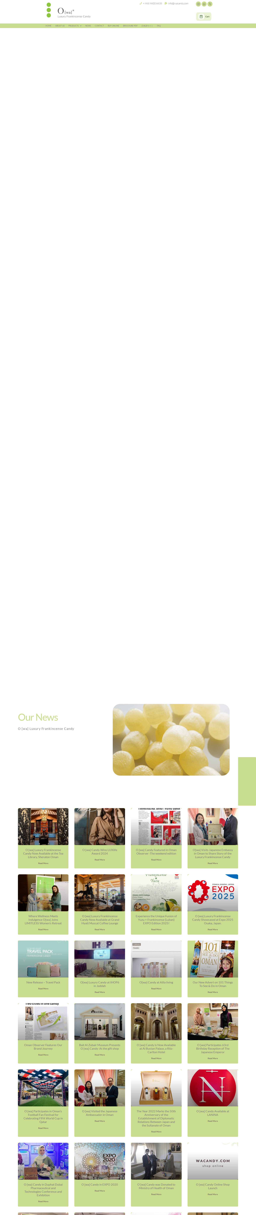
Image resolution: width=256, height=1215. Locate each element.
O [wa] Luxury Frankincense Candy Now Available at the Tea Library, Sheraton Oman (43, 853)
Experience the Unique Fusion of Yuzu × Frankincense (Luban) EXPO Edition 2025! (156, 919)
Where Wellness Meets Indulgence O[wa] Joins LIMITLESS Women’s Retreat (43, 919)
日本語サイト (147, 26)
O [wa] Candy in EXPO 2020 (99, 1184)
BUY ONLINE (113, 26)
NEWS (88, 26)
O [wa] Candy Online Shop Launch (213, 1186)
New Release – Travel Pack (43, 982)
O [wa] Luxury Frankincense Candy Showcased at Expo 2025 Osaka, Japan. (212, 919)
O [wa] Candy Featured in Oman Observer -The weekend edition (156, 851)
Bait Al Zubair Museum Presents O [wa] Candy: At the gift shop (99, 1046)
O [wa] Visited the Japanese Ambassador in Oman (99, 1112)
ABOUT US (60, 26)
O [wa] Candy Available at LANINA (212, 1112)
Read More (43, 863)
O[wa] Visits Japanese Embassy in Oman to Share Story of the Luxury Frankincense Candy (213, 853)
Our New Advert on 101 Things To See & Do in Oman (213, 984)
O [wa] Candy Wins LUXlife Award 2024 (99, 851)
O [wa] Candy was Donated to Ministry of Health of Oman (156, 1186)
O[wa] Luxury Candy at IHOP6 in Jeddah (99, 984)
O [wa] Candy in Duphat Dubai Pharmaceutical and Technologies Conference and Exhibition (43, 1190)
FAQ (159, 26)
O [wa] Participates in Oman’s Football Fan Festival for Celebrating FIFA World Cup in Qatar (43, 1116)
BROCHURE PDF (130, 26)
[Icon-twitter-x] (209, 4)
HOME (48, 26)
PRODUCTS (73, 26)
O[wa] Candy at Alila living (156, 982)
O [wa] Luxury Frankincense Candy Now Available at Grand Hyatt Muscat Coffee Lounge (99, 919)
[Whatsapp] (204, 4)
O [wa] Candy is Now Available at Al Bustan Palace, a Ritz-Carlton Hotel (156, 1048)
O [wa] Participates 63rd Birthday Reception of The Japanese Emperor (212, 1048)
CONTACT (99, 26)
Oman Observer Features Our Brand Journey (43, 1046)
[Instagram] (198, 4)
